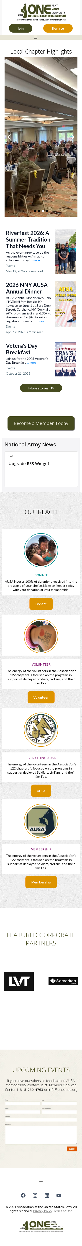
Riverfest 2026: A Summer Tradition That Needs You (28, 239)
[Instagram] (35, 1195)
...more (35, 260)
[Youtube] (59, 1195)
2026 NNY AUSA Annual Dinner (27, 288)
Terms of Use (62, 1211)
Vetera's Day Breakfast (22, 348)
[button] (35, 37)
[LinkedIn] (47, 1195)
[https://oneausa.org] (41, 12)
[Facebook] (23, 1195)
